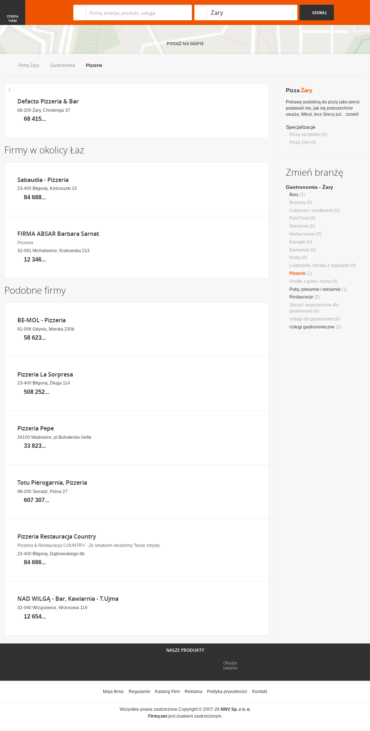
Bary (293, 194)
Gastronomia (62, 65)
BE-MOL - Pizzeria (41, 320)
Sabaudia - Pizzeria (43, 180)
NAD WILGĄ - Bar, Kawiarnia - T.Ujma (68, 599)
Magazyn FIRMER (282, 665)
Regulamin (139, 691)
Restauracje (301, 296)
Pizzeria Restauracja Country (56, 536)
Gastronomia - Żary (309, 187)
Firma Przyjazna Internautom (87, 666)
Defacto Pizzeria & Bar (48, 101)
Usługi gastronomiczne (312, 327)
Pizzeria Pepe (35, 428)
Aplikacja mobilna (341, 665)
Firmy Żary (28, 65)
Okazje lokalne (230, 665)
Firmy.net (25, 12)
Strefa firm (12, 18)
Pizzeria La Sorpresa (45, 374)
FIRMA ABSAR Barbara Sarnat (58, 234)
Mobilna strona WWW (25, 665)
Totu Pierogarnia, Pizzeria (52, 482)
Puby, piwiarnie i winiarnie (315, 289)
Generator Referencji (155, 666)
